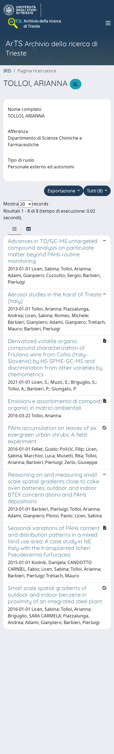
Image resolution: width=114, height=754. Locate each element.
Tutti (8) (95, 191)
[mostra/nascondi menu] (108, 23)
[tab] (15, 229)
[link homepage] (22, 10)
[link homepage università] (34, 23)
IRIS (7, 71)
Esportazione (62, 191)
